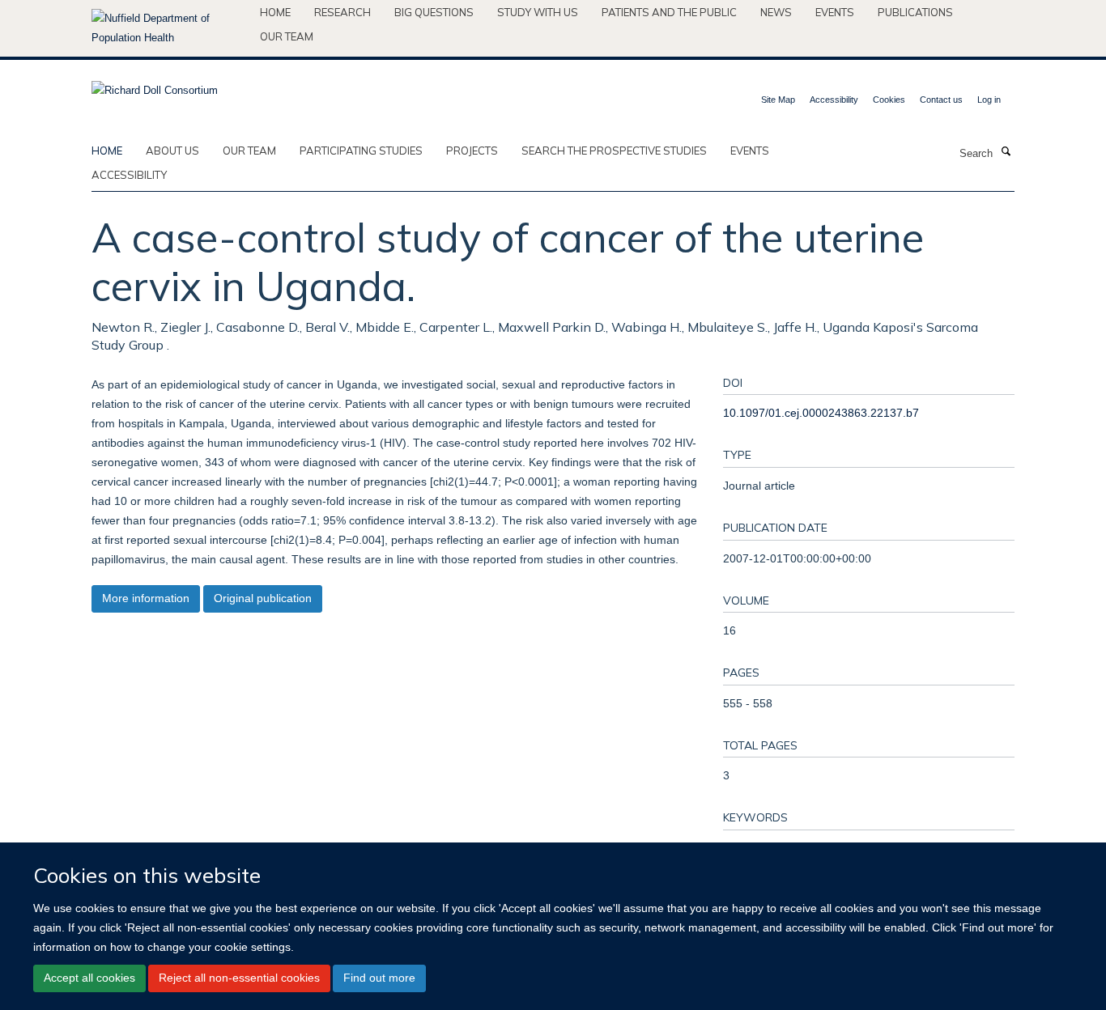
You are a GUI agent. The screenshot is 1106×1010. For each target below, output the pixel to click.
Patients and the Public (669, 12)
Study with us (537, 12)
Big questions (434, 12)
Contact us (941, 99)
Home (275, 12)
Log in (989, 99)
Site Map (778, 99)
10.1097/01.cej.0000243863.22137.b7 (821, 412)
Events (834, 12)
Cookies (889, 99)
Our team (286, 36)
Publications (915, 12)
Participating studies (361, 150)
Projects (472, 150)
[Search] (1006, 152)
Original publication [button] (263, 598)
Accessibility (834, 99)
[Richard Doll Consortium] (154, 85)
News (776, 12)
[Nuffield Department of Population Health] (169, 28)
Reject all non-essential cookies (239, 977)
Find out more (379, 977)
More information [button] (145, 598)
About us (172, 150)
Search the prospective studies (614, 150)
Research (342, 12)
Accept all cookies (89, 977)
